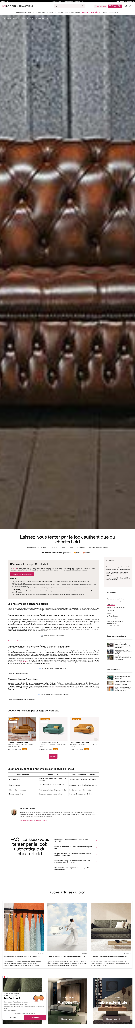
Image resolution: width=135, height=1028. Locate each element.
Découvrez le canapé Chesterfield (117, 567)
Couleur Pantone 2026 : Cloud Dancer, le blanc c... (66, 957)
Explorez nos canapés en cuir (22, 574)
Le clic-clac (110, 610)
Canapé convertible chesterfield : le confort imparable (118, 578)
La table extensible (113, 626)
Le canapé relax (112, 619)
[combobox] (69, 6)
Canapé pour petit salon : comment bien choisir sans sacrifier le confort (123, 683)
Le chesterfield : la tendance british (118, 569)
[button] (23, 12)
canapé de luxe (22, 662)
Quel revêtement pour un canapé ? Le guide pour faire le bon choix (123, 688)
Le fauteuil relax (112, 616)
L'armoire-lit (111, 604)
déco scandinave (57, 688)
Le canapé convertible (114, 602)
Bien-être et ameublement (116, 607)
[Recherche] (82, 6)
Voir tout (53, 756)
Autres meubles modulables (69, 12)
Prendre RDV (116, 6)
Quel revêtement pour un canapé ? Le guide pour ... (23, 957)
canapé (14, 568)
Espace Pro (4, 1)
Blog (105, 12)
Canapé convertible (23, 12)
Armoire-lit (51, 12)
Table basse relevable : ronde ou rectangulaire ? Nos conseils (123, 657)
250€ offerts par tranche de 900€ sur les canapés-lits (67, 1)
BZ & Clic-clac (39, 12)
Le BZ (109, 613)
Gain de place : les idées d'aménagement (115, 622)
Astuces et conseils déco (13, 18)
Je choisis (13, 1017)
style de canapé (74, 623)
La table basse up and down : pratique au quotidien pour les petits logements (123, 645)
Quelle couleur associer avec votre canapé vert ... (110, 957)
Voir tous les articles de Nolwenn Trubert (33, 820)
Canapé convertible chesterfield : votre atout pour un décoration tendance (117, 573)
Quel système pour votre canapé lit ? (123, 677)
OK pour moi (35, 1017)
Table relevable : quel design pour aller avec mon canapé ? (123, 651)
